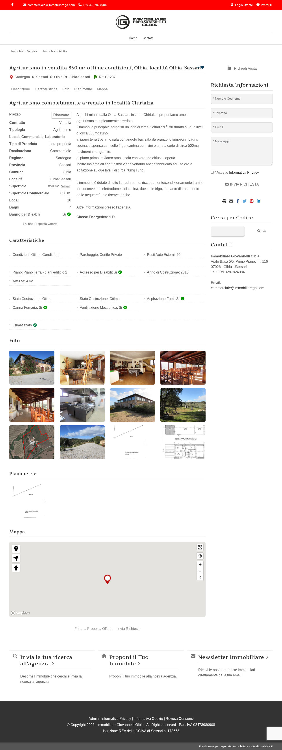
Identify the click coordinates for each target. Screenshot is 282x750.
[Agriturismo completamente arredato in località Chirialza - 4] (183, 368)
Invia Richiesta (129, 629)
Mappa (102, 89)
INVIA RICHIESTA (244, 184)
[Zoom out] (200, 571)
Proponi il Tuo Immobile (128, 660)
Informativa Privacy (116, 718)
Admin (94, 718)
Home (133, 38)
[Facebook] (12, 5)
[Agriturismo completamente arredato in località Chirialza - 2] (82, 368)
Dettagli (65, 186)
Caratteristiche (46, 89)
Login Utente (243, 5)
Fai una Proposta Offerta (40, 223)
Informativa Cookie (148, 718)
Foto (65, 89)
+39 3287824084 (94, 5)
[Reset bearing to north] (200, 577)
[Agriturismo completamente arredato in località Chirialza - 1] (31, 368)
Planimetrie (83, 89)
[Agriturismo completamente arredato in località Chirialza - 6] (82, 405)
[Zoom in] (200, 564)
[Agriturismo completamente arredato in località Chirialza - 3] (132, 368)
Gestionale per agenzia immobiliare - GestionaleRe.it (236, 746)
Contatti (148, 38)
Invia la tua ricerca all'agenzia (46, 660)
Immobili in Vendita (24, 51)
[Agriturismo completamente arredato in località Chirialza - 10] (82, 442)
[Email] (232, 201)
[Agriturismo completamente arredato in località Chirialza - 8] (183, 405)
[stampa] (225, 201)
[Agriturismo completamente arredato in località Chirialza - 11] (132, 442)
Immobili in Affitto (55, 51)
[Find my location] (200, 556)
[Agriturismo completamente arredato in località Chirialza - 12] (183, 442)
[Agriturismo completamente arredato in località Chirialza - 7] (132, 405)
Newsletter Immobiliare (231, 657)
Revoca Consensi (180, 718)
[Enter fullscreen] (200, 547)
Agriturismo (62, 130)
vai (263, 231)
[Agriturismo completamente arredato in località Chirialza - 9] (31, 442)
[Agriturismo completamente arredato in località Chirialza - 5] (31, 405)
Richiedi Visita (245, 68)
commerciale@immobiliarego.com (51, 5)
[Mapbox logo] (20, 613)
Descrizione (20, 89)
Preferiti (266, 5)
